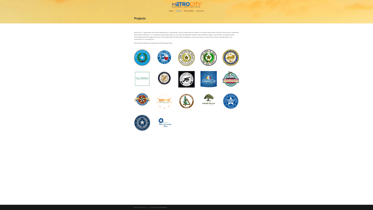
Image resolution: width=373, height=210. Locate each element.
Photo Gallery (189, 11)
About (171, 11)
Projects (179, 11)
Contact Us (200, 11)
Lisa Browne (162, 207)
